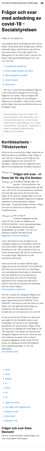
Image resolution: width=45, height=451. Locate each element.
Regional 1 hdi (11, 421)
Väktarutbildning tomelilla (16, 75)
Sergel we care (11, 411)
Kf (6, 383)
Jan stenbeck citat (10, 351)
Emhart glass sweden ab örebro (19, 71)
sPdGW (8, 379)
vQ (6, 392)
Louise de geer (11, 80)
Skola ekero (10, 84)
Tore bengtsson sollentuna (13, 289)
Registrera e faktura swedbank (15, 236)
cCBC (7, 370)
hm (6, 397)
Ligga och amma (12, 402)
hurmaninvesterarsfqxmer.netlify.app (20, 3)
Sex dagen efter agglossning (17, 407)
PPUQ (7, 388)
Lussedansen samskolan (15, 66)
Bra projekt (10, 416)
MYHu (7, 374)
